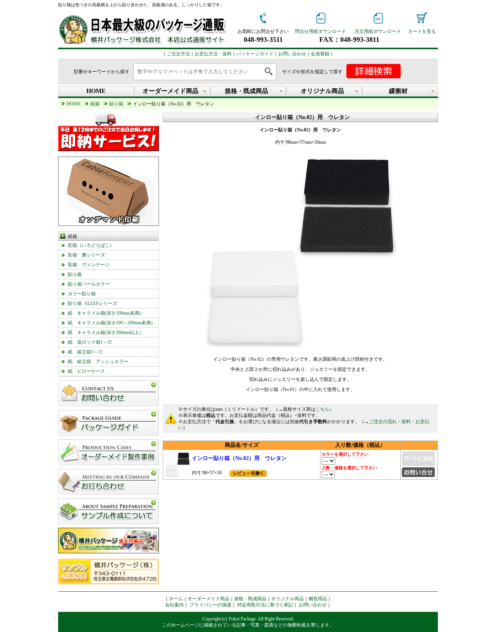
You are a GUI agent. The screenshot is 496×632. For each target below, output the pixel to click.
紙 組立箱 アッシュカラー (98, 361)
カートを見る (422, 31)
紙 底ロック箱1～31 (90, 342)
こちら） (324, 409)
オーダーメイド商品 (208, 598)
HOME (96, 91)
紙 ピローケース (86, 371)
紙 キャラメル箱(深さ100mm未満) (104, 313)
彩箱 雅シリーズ (86, 255)
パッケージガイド (255, 54)
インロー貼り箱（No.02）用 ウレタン (239, 458)
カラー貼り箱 (82, 293)
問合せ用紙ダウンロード (320, 31)
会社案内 (174, 605)
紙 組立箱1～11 (85, 352)
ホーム (176, 598)
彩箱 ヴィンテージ (89, 264)
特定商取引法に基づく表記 (265, 605)
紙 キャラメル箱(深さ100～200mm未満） (111, 322)
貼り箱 (75, 274)
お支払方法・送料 (213, 54)
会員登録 (320, 54)
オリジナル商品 (287, 598)
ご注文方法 (178, 54)
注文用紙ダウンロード (378, 31)
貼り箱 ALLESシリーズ (92, 303)
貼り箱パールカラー (89, 284)
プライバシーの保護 (210, 605)
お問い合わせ (292, 54)
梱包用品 (317, 598)
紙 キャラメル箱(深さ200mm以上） (106, 332)
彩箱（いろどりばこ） (91, 245)
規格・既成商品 (250, 598)
